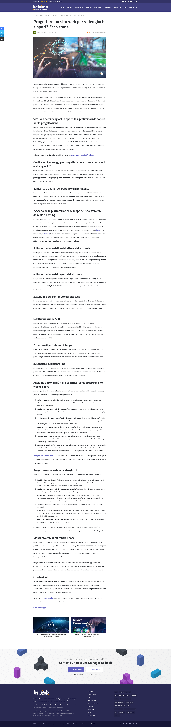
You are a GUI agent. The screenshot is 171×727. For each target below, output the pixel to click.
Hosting (69, 7)
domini (128, 692)
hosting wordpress (119, 702)
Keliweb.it (36, 1)
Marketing (108, 7)
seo (128, 705)
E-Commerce (98, 7)
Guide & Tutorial (44, 15)
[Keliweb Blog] (40, 7)
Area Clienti (52, 1)
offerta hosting (129, 702)
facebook (134, 695)
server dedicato (118, 709)
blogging (122, 692)
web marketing (130, 712)
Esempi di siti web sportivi (43, 456)
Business (89, 7)
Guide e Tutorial (129, 7)
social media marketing (129, 709)
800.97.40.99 (77, 669)
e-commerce (118, 695)
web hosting (121, 712)
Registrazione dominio (120, 705)
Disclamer (57, 701)
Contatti (59, 1)
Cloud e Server (78, 7)
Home (36, 15)
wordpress (117, 716)
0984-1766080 (95, 669)
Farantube (49, 598)
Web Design (117, 7)
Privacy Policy (65, 701)
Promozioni (44, 1)
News (89, 712)
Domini (62, 7)
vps (115, 712)
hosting (116, 699)
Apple (116, 692)
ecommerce (126, 695)
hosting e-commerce (126, 699)
